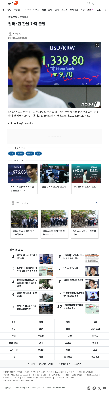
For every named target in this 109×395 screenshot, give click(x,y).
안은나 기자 (17, 34)
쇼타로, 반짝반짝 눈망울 (73, 280)
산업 (14, 336)
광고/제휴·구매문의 (46, 364)
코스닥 (30, 153)
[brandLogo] (13, 3)
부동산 (41, 336)
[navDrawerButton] (99, 3)
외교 (41, 329)
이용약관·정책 (64, 364)
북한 (68, 329)
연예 (41, 343)
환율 (38, 153)
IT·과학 (68, 336)
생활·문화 (13, 343)
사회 (41, 322)
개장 (11, 153)
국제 (95, 322)
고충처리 (77, 364)
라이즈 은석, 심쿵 (70, 268)
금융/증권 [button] (12, 17)
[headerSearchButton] (88, 3)
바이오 (95, 336)
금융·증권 (95, 329)
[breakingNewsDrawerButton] (93, 3)
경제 (68, 322)
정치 (14, 322)
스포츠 (68, 343)
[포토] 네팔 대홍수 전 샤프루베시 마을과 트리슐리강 (27, 283)
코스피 (20, 153)
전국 (14, 329)
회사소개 (31, 364)
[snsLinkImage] (88, 388)
